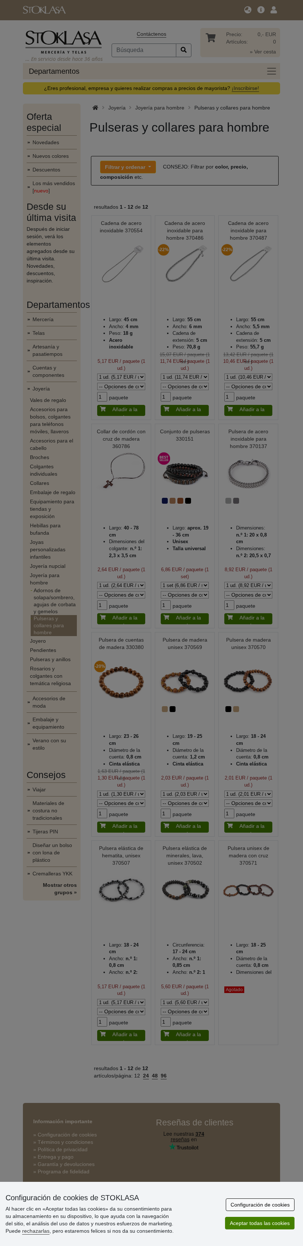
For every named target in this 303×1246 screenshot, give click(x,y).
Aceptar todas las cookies (260, 1223)
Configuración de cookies (260, 1205)
